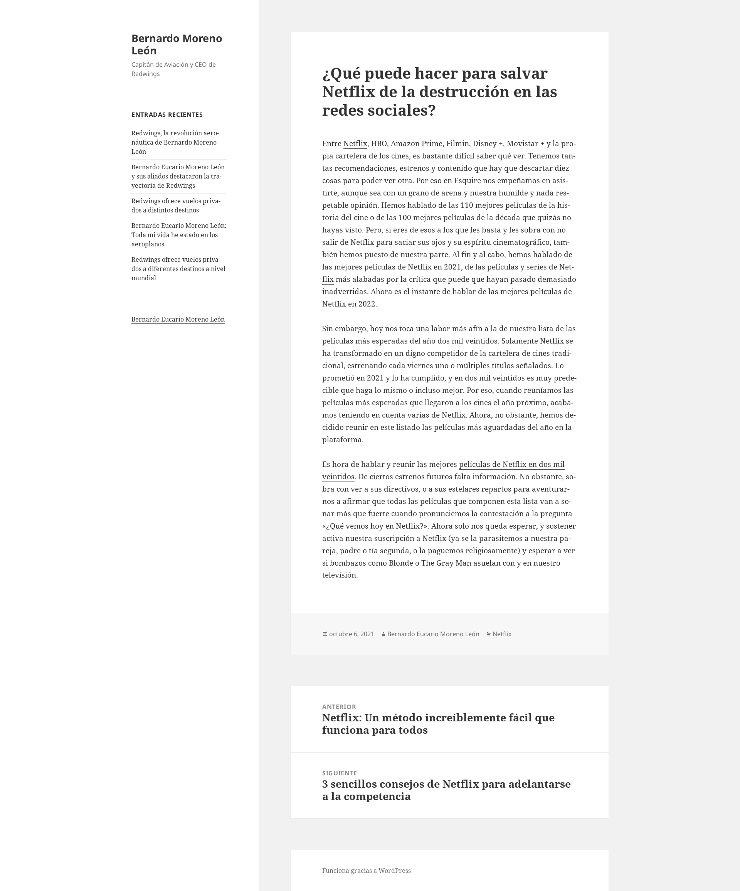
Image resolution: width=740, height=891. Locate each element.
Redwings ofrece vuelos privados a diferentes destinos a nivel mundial (178, 268)
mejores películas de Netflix (383, 267)
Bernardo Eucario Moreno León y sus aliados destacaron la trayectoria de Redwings (178, 176)
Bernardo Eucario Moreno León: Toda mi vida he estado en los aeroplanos (179, 234)
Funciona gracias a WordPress (366, 870)
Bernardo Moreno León (176, 44)
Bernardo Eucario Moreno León (178, 319)
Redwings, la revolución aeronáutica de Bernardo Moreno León (175, 142)
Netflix (355, 143)
